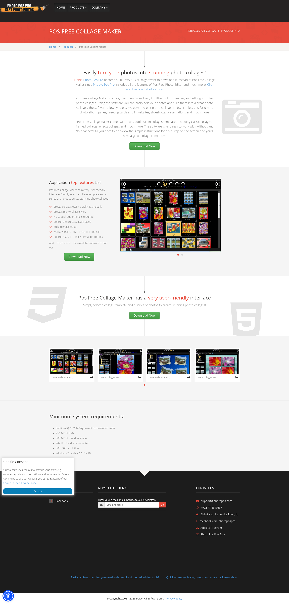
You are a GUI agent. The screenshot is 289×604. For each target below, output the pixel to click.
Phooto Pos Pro (104, 84)
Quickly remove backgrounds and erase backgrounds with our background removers (204, 577)
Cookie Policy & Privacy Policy (19, 483)
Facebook (62, 501)
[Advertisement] (208, 10)
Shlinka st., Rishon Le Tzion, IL (219, 514)
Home (52, 46)
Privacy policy (174, 598)
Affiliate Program (211, 528)
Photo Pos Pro (93, 80)
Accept (38, 491)
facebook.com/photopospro (217, 521)
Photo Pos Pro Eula (213, 534)
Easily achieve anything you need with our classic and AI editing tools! (99, 577)
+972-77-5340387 (211, 507)
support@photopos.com (216, 501)
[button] (78, 7)
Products (68, 46)
